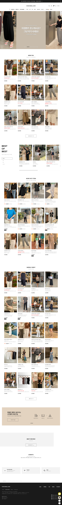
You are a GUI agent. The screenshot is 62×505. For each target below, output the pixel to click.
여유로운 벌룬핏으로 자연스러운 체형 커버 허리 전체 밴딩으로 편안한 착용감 (51, 104)
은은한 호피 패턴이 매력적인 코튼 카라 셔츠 (34, 290)
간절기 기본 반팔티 (34, 101)
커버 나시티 (5, 364)
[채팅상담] (59, 495)
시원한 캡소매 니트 (7, 313)
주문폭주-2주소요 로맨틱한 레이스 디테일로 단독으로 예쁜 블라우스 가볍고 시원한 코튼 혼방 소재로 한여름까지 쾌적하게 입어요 (10, 341)
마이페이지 (58, 486)
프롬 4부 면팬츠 (47, 126)
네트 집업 (34, 161)
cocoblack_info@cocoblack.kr (23, 493)
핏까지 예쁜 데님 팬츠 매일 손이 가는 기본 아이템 (24, 103)
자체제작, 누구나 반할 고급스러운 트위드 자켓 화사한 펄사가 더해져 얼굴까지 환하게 (37, 227)
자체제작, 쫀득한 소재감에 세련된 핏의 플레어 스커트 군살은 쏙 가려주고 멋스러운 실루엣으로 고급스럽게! (24, 202)
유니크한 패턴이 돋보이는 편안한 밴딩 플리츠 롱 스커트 (21, 366)
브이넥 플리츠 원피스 (48, 364)
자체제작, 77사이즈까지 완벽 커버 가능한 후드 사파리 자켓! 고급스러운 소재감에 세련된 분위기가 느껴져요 (37, 202)
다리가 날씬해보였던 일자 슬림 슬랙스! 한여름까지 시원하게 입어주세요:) (22, 315)
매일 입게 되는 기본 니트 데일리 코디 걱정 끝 (7, 103)
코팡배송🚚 (47, 9)
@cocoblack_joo (38, 457)
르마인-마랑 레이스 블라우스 (8, 339)
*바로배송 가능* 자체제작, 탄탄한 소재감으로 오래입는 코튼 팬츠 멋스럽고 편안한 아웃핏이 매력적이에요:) (24, 227)
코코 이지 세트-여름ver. (48, 250)
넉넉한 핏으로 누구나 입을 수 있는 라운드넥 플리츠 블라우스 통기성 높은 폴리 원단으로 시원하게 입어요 (37, 391)
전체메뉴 (45, 486)
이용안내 (12, 489)
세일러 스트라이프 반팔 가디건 (8, 126)
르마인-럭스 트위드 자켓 (34, 224)
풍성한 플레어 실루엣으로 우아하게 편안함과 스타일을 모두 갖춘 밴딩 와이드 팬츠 (24, 129)
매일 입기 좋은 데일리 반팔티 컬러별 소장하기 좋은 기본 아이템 (37, 79)
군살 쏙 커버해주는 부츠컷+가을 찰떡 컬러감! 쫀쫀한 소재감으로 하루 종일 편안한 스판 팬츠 (23, 78)
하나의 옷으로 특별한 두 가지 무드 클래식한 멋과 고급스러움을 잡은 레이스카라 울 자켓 (51, 227)
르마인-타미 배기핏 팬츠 (21, 224)
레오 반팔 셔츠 (33, 288)
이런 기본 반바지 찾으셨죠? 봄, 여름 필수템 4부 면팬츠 (48, 128)
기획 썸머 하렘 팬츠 (48, 101)
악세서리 (42, 9)
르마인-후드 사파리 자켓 (34, 199)
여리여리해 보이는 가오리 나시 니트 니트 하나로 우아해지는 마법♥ (8, 315)
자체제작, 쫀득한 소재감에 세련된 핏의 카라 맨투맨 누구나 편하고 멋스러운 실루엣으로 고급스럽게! (10, 202)
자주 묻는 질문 (16, 489)
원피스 (35, 9)
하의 (32, 9)
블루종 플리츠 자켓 (22, 161)
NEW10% (13, 9)
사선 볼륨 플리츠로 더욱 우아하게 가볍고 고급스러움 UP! (49, 391)
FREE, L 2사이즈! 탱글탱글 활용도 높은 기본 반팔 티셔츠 (36, 252)
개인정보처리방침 (7, 489)
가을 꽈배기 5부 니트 (7, 101)
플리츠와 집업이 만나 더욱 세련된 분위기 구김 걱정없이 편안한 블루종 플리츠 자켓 (24, 164)
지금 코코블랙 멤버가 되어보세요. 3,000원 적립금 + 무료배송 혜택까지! (31, 1)
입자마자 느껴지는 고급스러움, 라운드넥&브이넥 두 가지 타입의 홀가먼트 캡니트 (10, 227)
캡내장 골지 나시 (20, 389)
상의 (30, 9)
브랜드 (40, 486)
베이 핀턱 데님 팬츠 (48, 339)
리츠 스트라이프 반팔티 (7, 76)
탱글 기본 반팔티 (33, 250)
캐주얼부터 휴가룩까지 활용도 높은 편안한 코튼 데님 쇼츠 (49, 341)
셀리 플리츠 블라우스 (34, 389)
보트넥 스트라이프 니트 (34, 126)
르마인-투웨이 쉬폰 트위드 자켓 (49, 224)
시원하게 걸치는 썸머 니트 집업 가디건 (35, 164)
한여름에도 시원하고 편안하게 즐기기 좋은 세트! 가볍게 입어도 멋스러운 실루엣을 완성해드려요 (51, 252)
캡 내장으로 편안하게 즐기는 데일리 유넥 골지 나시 (24, 391)
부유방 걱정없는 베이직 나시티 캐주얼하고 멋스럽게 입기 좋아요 (8, 366)
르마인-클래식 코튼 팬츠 (48, 199)
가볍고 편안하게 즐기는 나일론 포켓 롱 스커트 (48, 290)
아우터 (27, 9)
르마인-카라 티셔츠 (7, 199)
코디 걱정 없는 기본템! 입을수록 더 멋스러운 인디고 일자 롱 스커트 (50, 78)
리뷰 (49, 486)
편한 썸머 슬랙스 (20, 313)
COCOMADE (22, 9)
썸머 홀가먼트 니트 (7, 224)
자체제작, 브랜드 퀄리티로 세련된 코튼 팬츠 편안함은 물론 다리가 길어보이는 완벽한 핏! (50, 202)
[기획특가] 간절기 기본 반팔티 (35, 76)
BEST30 (17, 9)
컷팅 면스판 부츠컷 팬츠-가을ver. (22, 76)
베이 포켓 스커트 (47, 288)
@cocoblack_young (31, 457)
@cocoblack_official (24, 457)
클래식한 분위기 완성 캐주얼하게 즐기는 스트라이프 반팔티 (10, 79)
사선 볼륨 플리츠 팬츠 (48, 389)
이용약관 (3, 489)
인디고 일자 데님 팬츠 (21, 101)
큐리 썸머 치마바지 (20, 126)
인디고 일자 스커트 (47, 76)
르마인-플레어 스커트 (21, 199)
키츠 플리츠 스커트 (20, 364)
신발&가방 (38, 9)
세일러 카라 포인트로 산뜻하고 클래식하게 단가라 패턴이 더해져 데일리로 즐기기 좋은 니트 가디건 (10, 129)
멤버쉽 (51, 9)
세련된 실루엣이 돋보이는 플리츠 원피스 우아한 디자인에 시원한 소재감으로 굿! (50, 366)
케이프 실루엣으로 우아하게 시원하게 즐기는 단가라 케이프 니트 (35, 128)
